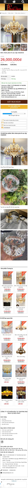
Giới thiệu (4, 419)
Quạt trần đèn (14, 448)
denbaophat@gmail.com (7, 472)
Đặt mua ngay (14, 102)
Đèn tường (24, 450)
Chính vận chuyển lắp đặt (7, 430)
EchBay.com (14, 480)
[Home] (14, 7)
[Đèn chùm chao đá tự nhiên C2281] (21, 396)
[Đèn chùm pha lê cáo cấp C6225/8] (20, 281)
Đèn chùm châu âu (20, 13)
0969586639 (14, 106)
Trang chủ (4, 13)
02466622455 (12, 470)
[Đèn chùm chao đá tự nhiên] (7, 396)
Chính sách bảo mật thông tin (8, 422)
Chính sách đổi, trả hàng (7, 435)
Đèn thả (20, 448)
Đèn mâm (8, 448)
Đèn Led (7, 450)
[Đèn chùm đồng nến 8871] (7, 352)
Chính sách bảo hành (6, 431)
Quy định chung (5, 424)
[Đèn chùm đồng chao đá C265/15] (21, 331)
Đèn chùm (10, 13)
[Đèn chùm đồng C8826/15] (7, 374)
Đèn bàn (3, 450)
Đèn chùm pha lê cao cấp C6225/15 (12, 53)
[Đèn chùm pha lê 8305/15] (21, 374)
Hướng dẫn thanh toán (7, 420)
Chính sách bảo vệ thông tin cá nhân (9, 433)
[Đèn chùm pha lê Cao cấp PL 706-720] (7, 281)
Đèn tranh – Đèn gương (15, 450)
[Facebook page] (2, 441)
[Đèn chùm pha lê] (7, 331)
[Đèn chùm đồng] (21, 352)
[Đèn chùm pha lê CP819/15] (7, 303)
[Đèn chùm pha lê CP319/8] (20, 303)
